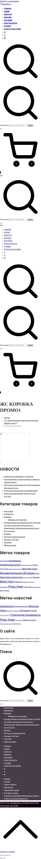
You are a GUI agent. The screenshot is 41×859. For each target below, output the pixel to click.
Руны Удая (15, 586)
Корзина (7, 782)
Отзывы (33, 610)
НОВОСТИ (8, 14)
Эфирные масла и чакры (6, 624)
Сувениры (8, 542)
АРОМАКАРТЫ (16, 803)
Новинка (18, 582)
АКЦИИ (6, 11)
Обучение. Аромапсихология (14, 537)
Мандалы (7, 534)
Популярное (4, 587)
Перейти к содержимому (9, 1)
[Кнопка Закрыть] (1, 225)
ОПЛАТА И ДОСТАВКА (12, 29)
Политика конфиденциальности (16, 799)
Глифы (10, 569)
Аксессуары (8, 511)
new (1, 561)
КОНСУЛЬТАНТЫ (10, 23)
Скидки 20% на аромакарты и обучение (18, 477)
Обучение (24, 610)
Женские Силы (29, 569)
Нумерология (25, 582)
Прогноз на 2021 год (5, 615)
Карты (37, 573)
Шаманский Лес (36, 587)
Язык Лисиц (4, 591)
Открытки (31, 582)
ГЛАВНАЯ (7, 9)
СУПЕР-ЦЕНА (27, 587)
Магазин (7, 779)
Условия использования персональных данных (21, 796)
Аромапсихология (10, 564)
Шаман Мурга (18, 620)
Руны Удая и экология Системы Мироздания (20, 491)
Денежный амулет (17, 569)
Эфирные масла (10, 545)
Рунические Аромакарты (26, 614)
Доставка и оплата (11, 793)
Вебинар (30, 565)
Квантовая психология (11, 577)
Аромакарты (8, 514)
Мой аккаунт (9, 787)
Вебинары (8, 517)
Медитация (9, 611)
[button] (1, 128)
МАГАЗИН (7, 17)
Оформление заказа (11, 790)
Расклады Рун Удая (11, 540)
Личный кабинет (10, 784)
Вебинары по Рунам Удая (17, 520)
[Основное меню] (1, 175)
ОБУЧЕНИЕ (8, 20)
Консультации (9, 531)
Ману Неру (7, 581)
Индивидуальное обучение (17, 573)
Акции (5, 561)
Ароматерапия (24, 565)
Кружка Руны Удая (27, 577)
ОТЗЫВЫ (7, 26)
